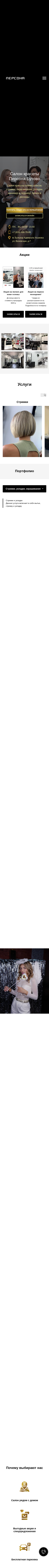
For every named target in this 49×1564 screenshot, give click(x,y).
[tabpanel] (24, 505)
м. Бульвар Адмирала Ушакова (28, 238)
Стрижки (22, 401)
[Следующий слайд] (47, 981)
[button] (24, 210)
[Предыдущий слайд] (1, 981)
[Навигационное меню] (44, 78)
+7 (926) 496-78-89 (21, 232)
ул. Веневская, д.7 (21, 241)
